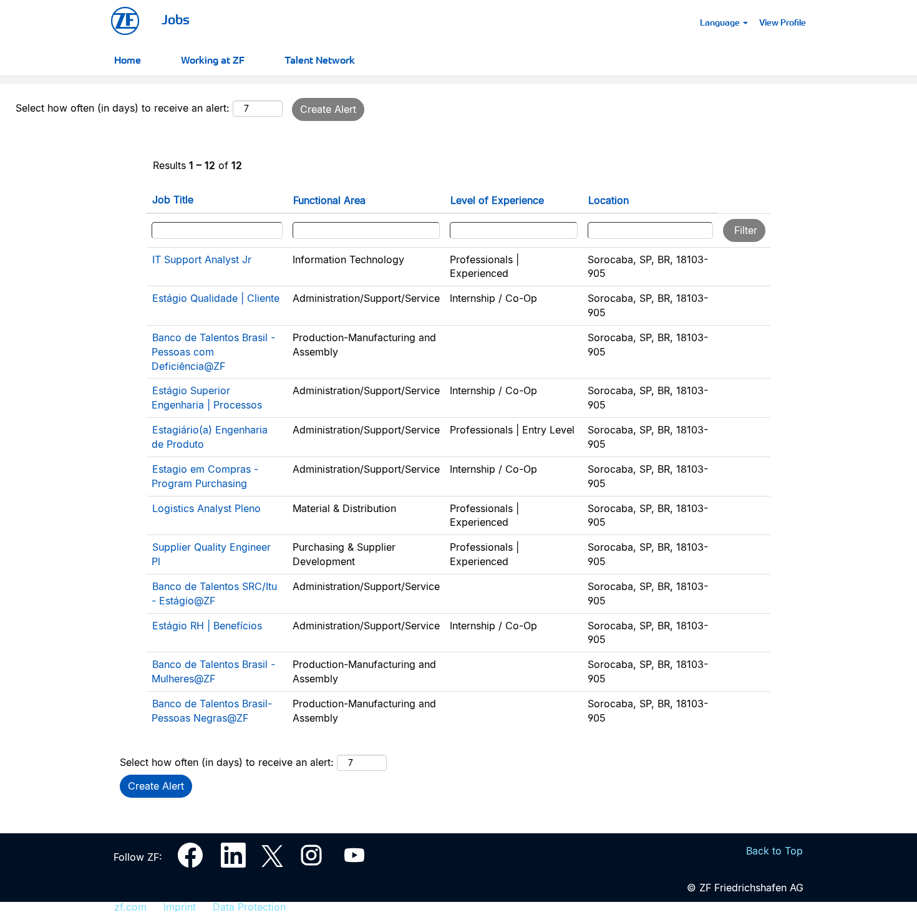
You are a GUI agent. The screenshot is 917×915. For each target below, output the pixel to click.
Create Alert (328, 109)
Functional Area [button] (329, 200)
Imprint (179, 907)
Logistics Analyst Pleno (206, 508)
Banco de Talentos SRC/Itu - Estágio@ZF (214, 593)
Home (127, 59)
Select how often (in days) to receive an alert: (123, 108)
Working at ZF (213, 59)
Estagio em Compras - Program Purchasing (205, 476)
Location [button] (608, 200)
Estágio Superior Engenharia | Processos (207, 397)
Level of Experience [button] (497, 200)
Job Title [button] (172, 199)
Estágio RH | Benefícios (207, 625)
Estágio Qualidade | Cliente (215, 298)
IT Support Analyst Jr (201, 259)
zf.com (130, 907)
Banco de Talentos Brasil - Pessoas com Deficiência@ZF (213, 351)
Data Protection (249, 907)
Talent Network (319, 59)
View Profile (782, 21)
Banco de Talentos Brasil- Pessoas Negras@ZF (212, 710)
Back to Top (774, 851)
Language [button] (721, 21)
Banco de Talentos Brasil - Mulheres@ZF (213, 671)
